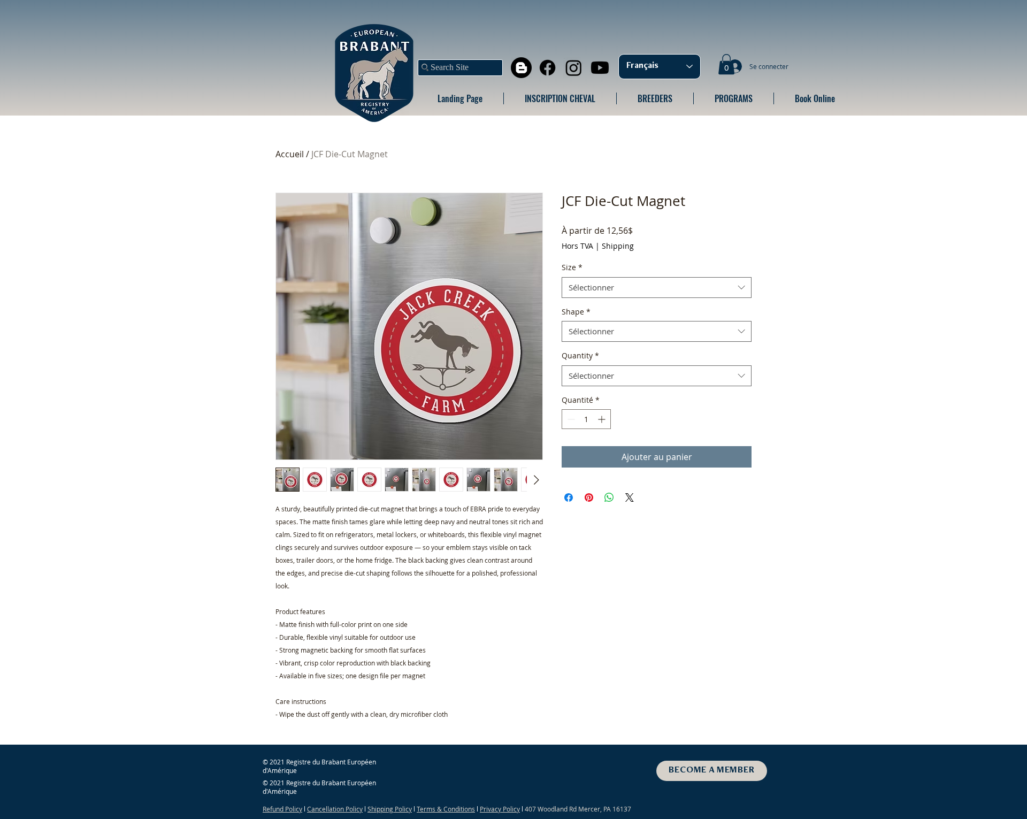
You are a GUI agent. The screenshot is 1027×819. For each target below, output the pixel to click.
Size (572, 267)
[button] (726, 64)
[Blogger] (521, 67)
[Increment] (602, 419)
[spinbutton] (586, 419)
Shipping (618, 246)
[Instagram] (573, 67)
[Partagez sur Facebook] (568, 497)
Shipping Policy (389, 809)
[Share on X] (629, 497)
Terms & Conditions (446, 809)
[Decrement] (570, 419)
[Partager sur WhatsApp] (609, 497)
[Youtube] (599, 67)
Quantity (580, 355)
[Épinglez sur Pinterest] (589, 497)
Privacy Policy (500, 809)
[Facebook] (547, 67)
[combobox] (657, 287)
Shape (576, 312)
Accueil (289, 154)
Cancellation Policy (335, 809)
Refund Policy (282, 809)
